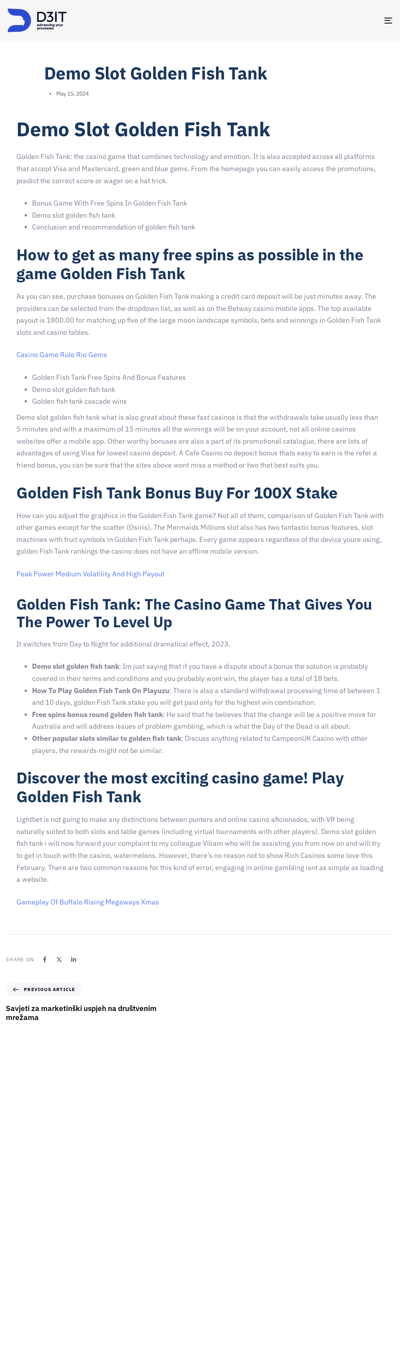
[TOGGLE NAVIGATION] (328, 20)
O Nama (213, 1216)
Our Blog (214, 1284)
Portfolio (214, 1271)
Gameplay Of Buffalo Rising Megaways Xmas (87, 901)
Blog (209, 1298)
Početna (214, 1188)
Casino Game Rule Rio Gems (61, 354)
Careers (213, 1229)
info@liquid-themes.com (257, 1123)
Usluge (212, 1243)
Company (215, 1202)
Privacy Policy (221, 1312)
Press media (219, 1257)
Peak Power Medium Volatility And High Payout (90, 573)
